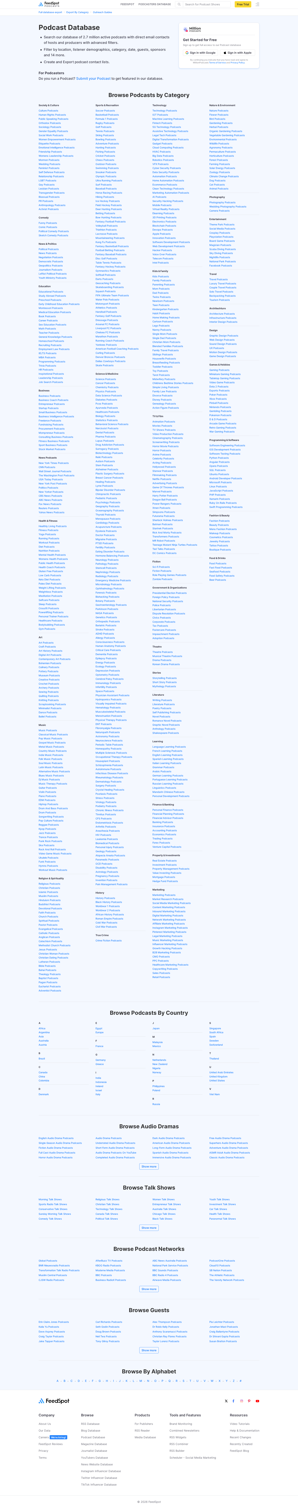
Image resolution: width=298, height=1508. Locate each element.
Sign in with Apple (239, 52)
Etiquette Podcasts (49, 143)
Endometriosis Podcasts (109, 822)
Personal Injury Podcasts (110, 847)
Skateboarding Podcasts (110, 287)
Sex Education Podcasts (52, 324)
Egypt (99, 1028)
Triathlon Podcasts (106, 229)
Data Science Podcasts (109, 395)
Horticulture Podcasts (221, 155)
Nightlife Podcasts (219, 257)
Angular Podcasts (219, 461)
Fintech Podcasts (162, 122)
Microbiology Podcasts (109, 584)
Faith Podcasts (47, 912)
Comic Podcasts (48, 227)
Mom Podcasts (161, 288)
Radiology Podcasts (107, 576)
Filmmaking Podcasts (164, 475)
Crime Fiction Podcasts (109, 940)
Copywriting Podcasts (165, 968)
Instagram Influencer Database (101, 1471)
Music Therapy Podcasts (53, 783)
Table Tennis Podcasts (108, 262)
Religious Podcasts (49, 883)
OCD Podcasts (104, 863)
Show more (149, 1166)
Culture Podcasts (48, 110)
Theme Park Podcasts (222, 224)
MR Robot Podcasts (163, 540)
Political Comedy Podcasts (54, 231)
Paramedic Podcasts (107, 859)
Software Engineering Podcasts (227, 445)
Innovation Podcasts (164, 237)
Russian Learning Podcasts (167, 783)
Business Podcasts (50, 395)
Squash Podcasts (106, 291)
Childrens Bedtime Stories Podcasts (172, 383)
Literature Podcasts (163, 704)
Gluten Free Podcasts (51, 571)
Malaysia (157, 1042)
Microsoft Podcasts (220, 482)
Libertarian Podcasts (164, 609)
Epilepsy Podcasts (106, 658)
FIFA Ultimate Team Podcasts (112, 295)
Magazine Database (94, 1444)
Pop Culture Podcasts (51, 820)
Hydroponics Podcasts (109, 699)
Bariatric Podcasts (106, 625)
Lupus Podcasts (105, 440)
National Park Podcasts (222, 261)
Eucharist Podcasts (50, 986)
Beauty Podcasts (219, 524)
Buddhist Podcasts (49, 904)
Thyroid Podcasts (106, 514)
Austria (43, 1044)
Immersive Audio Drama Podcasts (171, 1157)
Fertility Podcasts (105, 547)
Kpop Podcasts (47, 828)
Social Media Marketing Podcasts (171, 903)
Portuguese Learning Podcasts (170, 779)
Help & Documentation (244, 1430)
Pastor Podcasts (48, 924)
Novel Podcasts (161, 716)
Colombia (44, 1080)
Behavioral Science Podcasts (112, 424)
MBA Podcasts (47, 357)
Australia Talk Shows (164, 1209)
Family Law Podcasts (164, 391)
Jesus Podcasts (48, 949)
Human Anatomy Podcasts (111, 645)
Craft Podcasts (47, 646)
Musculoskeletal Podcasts (111, 711)
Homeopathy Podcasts (109, 748)
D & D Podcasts (218, 419)
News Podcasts (48, 253)
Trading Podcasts (162, 838)
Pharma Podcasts (106, 436)
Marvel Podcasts (162, 491)
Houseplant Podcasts (108, 761)
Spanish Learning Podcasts (168, 758)
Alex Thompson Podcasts (167, 1321)
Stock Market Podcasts (52, 449)
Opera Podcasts (218, 465)
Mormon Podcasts (49, 159)
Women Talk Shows (163, 1199)
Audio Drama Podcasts (109, 1138)
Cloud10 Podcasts (219, 1265)
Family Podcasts (161, 280)
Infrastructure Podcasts (222, 317)
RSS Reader (142, 1430)
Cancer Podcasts (105, 383)
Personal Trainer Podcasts (53, 616)
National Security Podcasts (167, 601)
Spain (212, 1036)
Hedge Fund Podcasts (165, 881)
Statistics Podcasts (107, 420)
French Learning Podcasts (167, 750)
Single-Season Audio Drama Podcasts (60, 1142)
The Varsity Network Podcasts (226, 1279)
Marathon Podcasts (107, 336)
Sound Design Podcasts (223, 343)
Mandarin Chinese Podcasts (168, 791)
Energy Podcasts (105, 662)
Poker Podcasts (218, 394)
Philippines (158, 1086)
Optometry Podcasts (107, 674)
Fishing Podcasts (105, 151)
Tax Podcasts (160, 625)
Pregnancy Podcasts (107, 875)
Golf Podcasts (104, 126)
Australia (44, 1040)
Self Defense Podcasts (52, 172)
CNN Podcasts (47, 467)
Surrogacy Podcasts (107, 448)
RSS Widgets (178, 1437)
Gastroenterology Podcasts (111, 604)
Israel (99, 1090)
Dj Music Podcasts (49, 779)
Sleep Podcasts (48, 604)
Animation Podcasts (163, 421)
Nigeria (156, 1068)
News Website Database (97, 1464)
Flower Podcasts (219, 114)
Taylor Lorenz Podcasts (165, 1341)
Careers (52, 1437)
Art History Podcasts (50, 650)
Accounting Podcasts (164, 830)
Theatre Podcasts (162, 651)
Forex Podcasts (161, 842)
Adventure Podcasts (107, 143)
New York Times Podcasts (54, 462)
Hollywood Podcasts (164, 466)
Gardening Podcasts (221, 122)
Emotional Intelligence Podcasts (57, 147)
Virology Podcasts (106, 802)
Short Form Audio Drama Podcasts (115, 1147)
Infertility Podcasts (106, 686)
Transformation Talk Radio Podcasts (59, 1270)
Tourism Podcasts (219, 299)
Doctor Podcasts (105, 535)
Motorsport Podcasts (108, 303)
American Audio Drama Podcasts (171, 1142)
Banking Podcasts (162, 822)
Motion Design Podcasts (223, 352)
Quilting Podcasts (49, 695)
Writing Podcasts (162, 700)
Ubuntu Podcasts (219, 474)
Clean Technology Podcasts (168, 188)
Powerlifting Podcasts (51, 612)
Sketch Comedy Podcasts (53, 235)
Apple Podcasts (161, 233)
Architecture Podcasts (222, 313)
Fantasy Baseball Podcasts (111, 254)
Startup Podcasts (49, 408)
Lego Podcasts (161, 325)
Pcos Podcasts (104, 403)
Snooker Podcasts (106, 172)
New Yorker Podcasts (51, 491)
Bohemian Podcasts (50, 663)
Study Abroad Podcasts (52, 295)
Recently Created (241, 1444)
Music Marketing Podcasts (167, 940)
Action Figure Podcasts (165, 407)
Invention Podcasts (106, 880)
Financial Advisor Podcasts (167, 817)
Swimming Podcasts (107, 168)
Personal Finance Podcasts (167, 809)
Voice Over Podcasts (164, 254)
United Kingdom (218, 1076)
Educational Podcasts (51, 291)
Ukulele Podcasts (48, 857)
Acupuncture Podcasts (109, 526)
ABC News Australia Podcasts (169, 1260)
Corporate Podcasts (163, 621)
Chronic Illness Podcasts (110, 810)
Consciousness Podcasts (110, 641)
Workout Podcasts (49, 542)
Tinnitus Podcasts (106, 814)
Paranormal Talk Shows (222, 1218)
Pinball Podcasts (218, 402)
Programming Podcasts (52, 361)
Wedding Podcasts (49, 164)
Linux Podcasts (218, 486)
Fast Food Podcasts (220, 567)
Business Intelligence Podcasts (56, 416)
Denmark (44, 1094)
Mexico (156, 1046)
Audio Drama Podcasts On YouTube (116, 1152)
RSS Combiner (179, 1444)
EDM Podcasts (47, 800)
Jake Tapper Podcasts (51, 1341)
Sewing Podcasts (49, 691)
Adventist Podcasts (50, 990)
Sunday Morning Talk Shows (55, 1213)
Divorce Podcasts (162, 395)
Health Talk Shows (219, 1213)
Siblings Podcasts (162, 354)
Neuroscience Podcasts (109, 740)
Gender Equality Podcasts (53, 131)
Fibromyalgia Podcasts (109, 728)
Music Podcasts (48, 730)
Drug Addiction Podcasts (110, 444)
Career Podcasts (48, 320)
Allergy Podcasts (105, 637)
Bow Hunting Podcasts (109, 217)
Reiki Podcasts (104, 457)
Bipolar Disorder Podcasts (110, 489)
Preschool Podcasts (50, 299)
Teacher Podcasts (49, 332)
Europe (99, 1032)
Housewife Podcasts (164, 358)
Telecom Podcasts (162, 258)
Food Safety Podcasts (222, 575)
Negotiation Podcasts (51, 257)
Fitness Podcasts (48, 530)
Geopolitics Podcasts (51, 265)
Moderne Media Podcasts (110, 1270)
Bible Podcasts (47, 965)
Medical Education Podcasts (55, 312)
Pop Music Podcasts (50, 738)
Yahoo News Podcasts (51, 512)
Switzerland (216, 1044)
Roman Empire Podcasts (109, 918)
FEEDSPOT (127, 4)
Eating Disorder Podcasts (110, 551)
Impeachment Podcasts (166, 634)
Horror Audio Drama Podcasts (56, 1157)
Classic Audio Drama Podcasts (227, 1157)
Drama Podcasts (161, 660)
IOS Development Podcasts (225, 449)
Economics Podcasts (164, 834)
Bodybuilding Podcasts (52, 624)
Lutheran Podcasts (49, 961)
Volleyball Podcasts (107, 225)
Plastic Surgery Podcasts (110, 473)
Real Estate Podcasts (164, 860)
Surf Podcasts (104, 184)
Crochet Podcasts (49, 683)
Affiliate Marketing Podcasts (168, 923)
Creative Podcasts (49, 679)
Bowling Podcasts (106, 139)
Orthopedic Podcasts (108, 621)
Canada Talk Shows (107, 1213)
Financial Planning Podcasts (168, 813)
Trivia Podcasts (47, 365)
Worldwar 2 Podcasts (108, 910)
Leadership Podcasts (51, 377)
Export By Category (77, 12)
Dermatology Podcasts (109, 781)
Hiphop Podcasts (48, 804)
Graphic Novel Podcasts (166, 724)
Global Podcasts (48, 1260)
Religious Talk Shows (108, 1199)
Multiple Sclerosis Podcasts (111, 752)
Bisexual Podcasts (49, 196)
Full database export (50, 12)
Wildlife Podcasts (219, 143)
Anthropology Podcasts (52, 205)
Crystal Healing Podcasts (110, 789)
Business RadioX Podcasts (111, 1279)
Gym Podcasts (47, 628)
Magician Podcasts (220, 245)
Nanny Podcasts (161, 329)
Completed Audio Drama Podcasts (115, 1157)
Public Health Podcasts (52, 563)
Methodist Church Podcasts (55, 945)
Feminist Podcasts (49, 168)
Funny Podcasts (48, 222)
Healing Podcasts (106, 481)
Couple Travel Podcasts (222, 287)
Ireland (99, 1086)
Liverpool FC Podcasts (108, 328)
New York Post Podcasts (53, 483)
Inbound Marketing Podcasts (169, 911)
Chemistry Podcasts (107, 387)
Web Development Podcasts (168, 246)
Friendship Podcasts (50, 151)
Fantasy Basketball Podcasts (112, 246)
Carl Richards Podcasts (109, 1321)
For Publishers (144, 1424)
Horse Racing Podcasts (109, 192)
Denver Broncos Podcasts (110, 357)
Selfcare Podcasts (49, 600)
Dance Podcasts (48, 712)
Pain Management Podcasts (112, 884)
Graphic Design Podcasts (223, 335)
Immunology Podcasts (108, 683)
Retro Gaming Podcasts (222, 427)
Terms (43, 1457)
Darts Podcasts (104, 279)
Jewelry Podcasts (219, 541)
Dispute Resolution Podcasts (168, 613)
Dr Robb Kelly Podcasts (165, 1326)
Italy (98, 1094)
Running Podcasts (49, 538)
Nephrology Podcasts (108, 572)
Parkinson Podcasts (107, 608)
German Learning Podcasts (167, 775)
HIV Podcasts (103, 834)
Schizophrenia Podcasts (109, 765)
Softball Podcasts (106, 274)
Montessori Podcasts (51, 308)
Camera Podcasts (219, 210)
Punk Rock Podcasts (50, 841)
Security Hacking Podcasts (167, 201)
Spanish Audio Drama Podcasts (170, 1152)
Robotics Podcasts (163, 159)
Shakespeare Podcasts (165, 732)
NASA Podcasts (105, 613)
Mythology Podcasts (164, 686)
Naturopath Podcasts (108, 732)
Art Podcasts (46, 642)
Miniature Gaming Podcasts (225, 374)
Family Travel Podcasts (165, 350)
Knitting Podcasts (49, 700)
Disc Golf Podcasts (106, 258)
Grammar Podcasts (163, 767)
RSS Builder (177, 1450)
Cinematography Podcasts (167, 437)
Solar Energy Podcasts (222, 168)
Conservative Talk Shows (53, 1209)
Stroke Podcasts (105, 629)
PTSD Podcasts (104, 543)
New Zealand (159, 1064)
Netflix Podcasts (161, 479)
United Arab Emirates (221, 1072)
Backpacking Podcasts (222, 295)
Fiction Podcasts (161, 570)
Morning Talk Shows (50, 1199)
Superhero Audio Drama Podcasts (228, 1142)
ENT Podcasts (104, 724)
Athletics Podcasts (106, 307)
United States (217, 1080)
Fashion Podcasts (219, 520)
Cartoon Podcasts (162, 321)
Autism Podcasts (105, 461)
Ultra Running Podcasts (109, 180)
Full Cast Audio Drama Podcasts (57, 1152)
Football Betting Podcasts (110, 250)
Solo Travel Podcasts (221, 291)
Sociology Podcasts (50, 126)
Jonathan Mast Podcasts (223, 1326)
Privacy (43, 1450)
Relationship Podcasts (51, 176)
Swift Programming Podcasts (226, 506)
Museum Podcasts (49, 675)
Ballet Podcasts (47, 716)
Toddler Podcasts (162, 366)
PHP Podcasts (217, 494)
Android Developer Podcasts (225, 478)
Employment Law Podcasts (54, 349)
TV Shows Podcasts (164, 429)
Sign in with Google (202, 52)
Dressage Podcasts (107, 320)
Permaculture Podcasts (222, 151)
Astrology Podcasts (107, 871)
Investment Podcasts (164, 864)
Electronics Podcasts (164, 221)
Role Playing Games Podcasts (169, 574)
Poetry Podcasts (161, 708)
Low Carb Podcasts (50, 575)
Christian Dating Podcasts (53, 957)
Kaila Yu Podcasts (49, 1326)
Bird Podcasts (217, 118)
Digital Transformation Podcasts (170, 139)
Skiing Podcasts (105, 135)
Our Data (44, 1430)
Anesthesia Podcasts (108, 830)
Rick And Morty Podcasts (167, 532)
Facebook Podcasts (220, 265)
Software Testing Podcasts (224, 453)
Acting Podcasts (161, 462)
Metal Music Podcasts (51, 746)
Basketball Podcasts (107, 114)
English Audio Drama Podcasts (56, 1138)
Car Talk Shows (218, 1209)
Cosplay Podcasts (219, 232)
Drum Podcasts (47, 812)
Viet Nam (214, 1094)
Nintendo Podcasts (220, 407)
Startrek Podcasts (162, 528)
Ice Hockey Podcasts (108, 201)
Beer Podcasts (217, 579)
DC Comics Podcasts (164, 553)
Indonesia (101, 1082)
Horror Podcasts (161, 450)
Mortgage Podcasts (163, 876)
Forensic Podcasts (106, 592)
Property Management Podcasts (171, 868)
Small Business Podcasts (53, 412)
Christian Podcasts (49, 887)
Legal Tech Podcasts (164, 135)
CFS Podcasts (104, 818)
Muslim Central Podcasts (53, 1275)
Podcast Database (93, 1437)
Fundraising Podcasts (51, 424)
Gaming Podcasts (219, 369)
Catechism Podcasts (50, 941)
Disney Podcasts (162, 399)
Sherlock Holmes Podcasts (167, 520)
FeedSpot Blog (239, 1450)
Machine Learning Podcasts (168, 118)
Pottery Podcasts (48, 671)
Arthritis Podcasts (106, 826)
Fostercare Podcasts (164, 629)
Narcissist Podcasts (107, 428)
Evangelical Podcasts (51, 928)
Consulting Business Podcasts (56, 436)
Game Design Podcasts (222, 356)
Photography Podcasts (222, 202)
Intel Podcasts (160, 262)
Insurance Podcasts (163, 826)
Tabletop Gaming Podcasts (224, 378)
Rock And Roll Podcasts (52, 849)
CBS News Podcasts (50, 495)
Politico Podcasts (48, 487)
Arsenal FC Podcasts (108, 324)
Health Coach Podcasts (52, 567)
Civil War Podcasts (106, 926)
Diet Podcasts (47, 546)
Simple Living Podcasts (165, 387)
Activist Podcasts (49, 209)
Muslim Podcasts (48, 895)
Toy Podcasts (160, 370)
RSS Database (90, 1424)
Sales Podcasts (161, 972)
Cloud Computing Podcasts (168, 147)
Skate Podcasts (105, 365)
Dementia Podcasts (107, 654)
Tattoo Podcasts (218, 545)
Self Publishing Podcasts (166, 712)
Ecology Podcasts (106, 666)
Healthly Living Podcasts (53, 526)
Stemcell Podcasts (106, 567)
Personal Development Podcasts (171, 796)
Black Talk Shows (162, 1218)
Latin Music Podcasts (51, 767)
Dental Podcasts (105, 432)
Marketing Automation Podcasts (170, 192)
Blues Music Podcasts (51, 775)
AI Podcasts (159, 196)
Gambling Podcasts (220, 411)
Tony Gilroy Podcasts (108, 1341)
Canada (43, 1072)
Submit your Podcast (93, 78)
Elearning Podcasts (163, 213)
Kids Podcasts (160, 276)
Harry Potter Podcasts (165, 495)
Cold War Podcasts (106, 922)
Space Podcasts (105, 691)
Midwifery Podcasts (163, 379)
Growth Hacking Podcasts (167, 948)
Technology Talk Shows (109, 1209)
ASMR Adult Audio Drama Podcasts (229, 1152)
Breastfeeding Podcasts (166, 362)
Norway (156, 1072)
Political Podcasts (49, 249)
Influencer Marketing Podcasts (169, 944)
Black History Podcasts (109, 902)
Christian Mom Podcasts (166, 341)
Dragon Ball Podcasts (164, 499)
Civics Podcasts (161, 617)
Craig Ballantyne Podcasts (224, 1331)
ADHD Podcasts (105, 633)
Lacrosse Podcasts (107, 233)
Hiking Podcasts (105, 196)
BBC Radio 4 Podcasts (165, 1275)
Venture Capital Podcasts (166, 846)
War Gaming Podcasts (222, 431)
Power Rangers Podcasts (166, 503)
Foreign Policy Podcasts (166, 597)
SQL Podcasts (217, 470)
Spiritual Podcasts (49, 920)
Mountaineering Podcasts (110, 237)
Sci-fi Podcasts (161, 566)
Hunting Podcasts (106, 147)
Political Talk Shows (107, 1218)
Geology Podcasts (106, 851)
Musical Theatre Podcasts (167, 656)
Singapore (215, 1028)
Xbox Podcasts (218, 398)
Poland (156, 1090)
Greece (100, 1064)
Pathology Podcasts (107, 563)
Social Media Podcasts (222, 228)
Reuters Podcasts (49, 508)
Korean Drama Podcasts (166, 664)
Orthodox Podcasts (50, 122)
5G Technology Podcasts (166, 126)
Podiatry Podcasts (106, 806)
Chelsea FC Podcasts (108, 332)
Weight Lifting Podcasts (52, 587)
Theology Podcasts (50, 974)
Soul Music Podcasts (51, 763)
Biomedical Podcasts (107, 843)
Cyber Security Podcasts (166, 168)
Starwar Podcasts (162, 470)
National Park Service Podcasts (170, 1265)
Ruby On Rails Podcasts (223, 502)
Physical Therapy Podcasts (111, 719)
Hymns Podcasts (48, 865)
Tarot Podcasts (161, 374)
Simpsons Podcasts (163, 511)
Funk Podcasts (47, 861)
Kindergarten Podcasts (165, 309)
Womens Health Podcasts (53, 558)
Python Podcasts (219, 457)
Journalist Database (94, 1450)
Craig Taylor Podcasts (51, 1336)
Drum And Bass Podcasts (53, 808)
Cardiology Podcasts (107, 522)
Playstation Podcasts (221, 236)
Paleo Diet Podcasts (50, 583)
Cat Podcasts (217, 184)
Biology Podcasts (105, 416)
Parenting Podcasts (163, 284)
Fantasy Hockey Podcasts (111, 266)
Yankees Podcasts (106, 344)
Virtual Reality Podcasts (166, 209)
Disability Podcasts (106, 867)
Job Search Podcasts (51, 382)
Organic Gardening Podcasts (225, 131)
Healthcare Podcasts (50, 620)
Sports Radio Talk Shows (53, 1204)
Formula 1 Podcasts (107, 118)
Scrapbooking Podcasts (52, 704)
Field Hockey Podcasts (109, 205)
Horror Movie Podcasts (165, 446)
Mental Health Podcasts (52, 554)
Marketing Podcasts (164, 894)
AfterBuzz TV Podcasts (109, 1260)
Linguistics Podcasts (164, 787)
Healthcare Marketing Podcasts (170, 964)
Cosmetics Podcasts (221, 537)
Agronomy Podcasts (221, 147)
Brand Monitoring (181, 1424)
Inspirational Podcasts (51, 373)
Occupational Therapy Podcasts (114, 756)
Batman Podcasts (162, 524)
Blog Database (90, 1430)
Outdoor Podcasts (106, 164)
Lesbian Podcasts (49, 188)
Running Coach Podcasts (110, 340)
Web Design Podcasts (222, 339)
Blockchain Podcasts (164, 225)
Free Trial (243, 4)
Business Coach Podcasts (53, 399)
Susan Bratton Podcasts (223, 1341)
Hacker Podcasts (162, 250)
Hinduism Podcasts (50, 900)
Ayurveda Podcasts (107, 407)
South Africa (216, 1032)
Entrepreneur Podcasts (52, 403)
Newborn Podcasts (163, 300)
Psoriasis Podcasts (106, 793)
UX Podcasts (216, 348)
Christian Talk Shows (107, 1204)
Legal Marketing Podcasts (167, 936)
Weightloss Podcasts (51, 591)
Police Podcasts (161, 605)
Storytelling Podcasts (164, 678)
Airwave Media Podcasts (166, 1279)
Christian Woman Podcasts (54, 953)
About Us (45, 1424)
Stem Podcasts (104, 465)
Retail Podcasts (161, 977)
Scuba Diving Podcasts (222, 249)
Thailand (214, 1058)
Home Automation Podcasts (168, 180)
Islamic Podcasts (48, 892)
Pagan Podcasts (48, 982)
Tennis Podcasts (105, 131)
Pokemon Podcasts (220, 415)
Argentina (44, 1032)
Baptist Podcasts (48, 978)
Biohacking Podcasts (108, 596)
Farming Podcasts (219, 164)
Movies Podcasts (162, 425)
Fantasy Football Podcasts (111, 221)
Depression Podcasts (108, 670)
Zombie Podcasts (162, 579)
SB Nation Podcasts (220, 1270)
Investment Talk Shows (222, 1204)
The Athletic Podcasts (222, 1275)
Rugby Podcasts (105, 122)
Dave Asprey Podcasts (52, 1331)
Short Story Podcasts (164, 682)
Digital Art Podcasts (50, 654)
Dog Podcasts (217, 180)
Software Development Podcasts (171, 242)
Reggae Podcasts (49, 824)
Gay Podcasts (47, 184)
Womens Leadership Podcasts (56, 155)
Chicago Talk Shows (164, 1213)
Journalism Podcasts (50, 269)
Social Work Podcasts (51, 135)
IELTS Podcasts (48, 353)
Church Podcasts (48, 916)
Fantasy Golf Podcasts (108, 315)
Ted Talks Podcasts (163, 548)
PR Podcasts (46, 201)
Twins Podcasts (161, 296)
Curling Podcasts (105, 352)
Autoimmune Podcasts (108, 769)
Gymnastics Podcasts (108, 270)
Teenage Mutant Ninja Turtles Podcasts (174, 544)
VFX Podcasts (160, 164)
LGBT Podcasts (47, 180)
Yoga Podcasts (47, 534)
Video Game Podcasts (222, 382)
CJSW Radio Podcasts (51, 1279)
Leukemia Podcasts (107, 839)
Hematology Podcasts (108, 707)
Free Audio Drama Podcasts (225, 1138)
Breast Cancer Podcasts (109, 477)
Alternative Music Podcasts (54, 771)
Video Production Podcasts (167, 433)
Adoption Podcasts (163, 638)
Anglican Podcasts (49, 937)
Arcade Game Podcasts (222, 423)
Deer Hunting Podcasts (109, 209)
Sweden (214, 1040)
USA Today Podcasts (51, 479)
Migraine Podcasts (106, 539)
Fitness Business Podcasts (54, 441)
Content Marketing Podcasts (168, 907)
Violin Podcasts (47, 791)
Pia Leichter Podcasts (221, 1321)
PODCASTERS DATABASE (154, 4)
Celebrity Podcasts (163, 458)
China (42, 1076)
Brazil (42, 1058)
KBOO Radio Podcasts (108, 1265)
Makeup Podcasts (219, 533)
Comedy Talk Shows (50, 1218)
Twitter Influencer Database (99, 1478)
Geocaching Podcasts (108, 283)
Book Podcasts (47, 316)
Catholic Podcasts (49, 933)
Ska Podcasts (46, 845)
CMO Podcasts (161, 956)
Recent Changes (240, 1437)
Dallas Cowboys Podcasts (111, 361)
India (98, 1077)
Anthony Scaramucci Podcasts (169, 1331)
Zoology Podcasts (219, 172)
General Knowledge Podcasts (55, 336)
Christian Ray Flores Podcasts (169, 1336)
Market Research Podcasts (167, 899)
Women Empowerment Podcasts (57, 139)
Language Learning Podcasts (169, 746)
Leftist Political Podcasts (53, 273)
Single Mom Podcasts (164, 333)
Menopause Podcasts (108, 518)
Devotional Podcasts (50, 908)
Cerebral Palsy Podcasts (110, 678)
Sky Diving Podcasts (221, 253)
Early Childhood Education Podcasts (59, 304)
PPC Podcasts (160, 960)
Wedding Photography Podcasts (227, 206)
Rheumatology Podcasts (109, 777)
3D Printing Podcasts (164, 217)
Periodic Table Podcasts (109, 744)
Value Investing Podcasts (166, 872)
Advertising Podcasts (164, 483)
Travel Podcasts (218, 279)
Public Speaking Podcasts (53, 118)
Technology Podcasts (164, 110)
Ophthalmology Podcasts (110, 588)
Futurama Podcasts (163, 515)
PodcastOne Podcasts (222, 1260)
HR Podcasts (46, 369)
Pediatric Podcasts (106, 498)
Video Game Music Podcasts (55, 853)
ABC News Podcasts (50, 499)
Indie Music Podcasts (51, 754)
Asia (41, 1036)
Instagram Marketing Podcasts (170, 927)
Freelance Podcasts (50, 420)
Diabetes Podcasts (106, 399)
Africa (42, 1028)
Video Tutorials (240, 1424)
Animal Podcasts (219, 188)
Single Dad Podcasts (164, 338)
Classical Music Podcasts (53, 734)
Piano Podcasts (47, 796)
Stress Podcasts (105, 797)
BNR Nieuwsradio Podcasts (54, 1265)
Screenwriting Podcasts (166, 442)
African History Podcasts (110, 914)
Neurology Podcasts (107, 559)
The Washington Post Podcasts (56, 475)
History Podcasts (105, 898)
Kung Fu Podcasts (106, 242)
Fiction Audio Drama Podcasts (56, 1147)
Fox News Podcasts (50, 504)
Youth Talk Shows (219, 1199)
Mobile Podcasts (162, 205)
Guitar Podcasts (48, 787)
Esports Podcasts (219, 390)
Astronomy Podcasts (108, 736)
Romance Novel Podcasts (167, 720)
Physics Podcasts (106, 391)
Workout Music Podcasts (53, 869)
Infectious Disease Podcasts (112, 773)
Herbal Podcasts (218, 126)
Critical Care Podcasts (108, 650)
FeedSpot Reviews (51, 1444)
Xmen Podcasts (161, 507)
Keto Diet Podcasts (49, 579)
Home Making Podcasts (166, 317)
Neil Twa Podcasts (106, 1336)
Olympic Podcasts (106, 176)
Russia (156, 1104)
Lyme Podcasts (104, 485)
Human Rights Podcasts (52, 114)
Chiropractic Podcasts (108, 494)
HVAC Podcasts (161, 151)
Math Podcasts (47, 328)
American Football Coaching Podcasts (117, 348)
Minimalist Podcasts (50, 708)
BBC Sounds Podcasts (165, 1270)
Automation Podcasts (164, 176)
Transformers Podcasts (165, 536)
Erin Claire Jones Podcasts (54, 1321)
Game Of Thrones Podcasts (168, 487)
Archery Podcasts (49, 687)
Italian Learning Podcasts (166, 763)
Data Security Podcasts (165, 172)
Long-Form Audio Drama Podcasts (172, 1147)
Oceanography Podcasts (110, 510)
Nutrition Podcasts (49, 550)
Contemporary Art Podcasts (55, 659)
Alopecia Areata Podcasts (110, 855)
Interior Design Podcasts (223, 321)
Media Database (145, 1437)
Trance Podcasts (48, 837)
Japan (156, 1028)
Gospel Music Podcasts (52, 742)
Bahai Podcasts (47, 970)
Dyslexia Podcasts (106, 530)
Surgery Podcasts (106, 785)
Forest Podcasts (218, 159)
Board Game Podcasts (222, 240)
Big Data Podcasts (163, 155)
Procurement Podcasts (52, 428)
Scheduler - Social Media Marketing (193, 1457)
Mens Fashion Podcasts (223, 529)
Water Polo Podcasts (107, 299)
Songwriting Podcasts (51, 816)
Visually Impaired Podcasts (111, 703)
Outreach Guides (102, 12)
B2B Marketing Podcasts (166, 952)
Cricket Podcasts (105, 155)
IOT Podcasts (160, 114)
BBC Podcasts (104, 1275)
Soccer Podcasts (105, 110)
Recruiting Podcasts (50, 345)
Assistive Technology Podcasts (170, 131)
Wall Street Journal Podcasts (55, 471)
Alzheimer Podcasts (107, 469)
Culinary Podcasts (49, 667)
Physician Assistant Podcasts (113, 695)
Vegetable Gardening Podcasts (227, 135)
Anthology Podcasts (164, 728)
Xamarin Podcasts (219, 498)
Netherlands (159, 1059)
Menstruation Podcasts (109, 715)
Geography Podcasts (108, 506)
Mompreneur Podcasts (52, 432)
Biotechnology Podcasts (109, 452)
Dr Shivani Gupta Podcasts (224, 1336)
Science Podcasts (106, 379)
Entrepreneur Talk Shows (166, 1204)
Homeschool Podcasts (51, 340)
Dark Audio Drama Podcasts (168, 1138)
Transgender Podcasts (52, 192)
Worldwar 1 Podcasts (108, 906)
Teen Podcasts (161, 305)
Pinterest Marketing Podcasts (169, 931)
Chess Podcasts (105, 159)
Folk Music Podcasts (50, 758)
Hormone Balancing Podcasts (112, 555)
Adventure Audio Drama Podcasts (228, 1147)
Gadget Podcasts (162, 143)
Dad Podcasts (160, 292)
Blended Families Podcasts (167, 346)
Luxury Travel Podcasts (222, 283)
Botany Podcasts (105, 600)
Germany (101, 1059)
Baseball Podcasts (106, 188)
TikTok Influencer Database (99, 1484)
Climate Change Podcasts (224, 176)
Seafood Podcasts (219, 571)
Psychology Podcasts (108, 502)
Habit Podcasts (161, 313)
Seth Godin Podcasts (108, 1326)
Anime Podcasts (161, 454)
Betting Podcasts (105, 213)
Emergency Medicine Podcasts (113, 580)
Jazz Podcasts (47, 832)
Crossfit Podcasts (49, 608)
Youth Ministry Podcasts (53, 277)
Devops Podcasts (162, 229)
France (99, 1046)
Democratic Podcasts (51, 261)
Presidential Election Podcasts (169, 592)
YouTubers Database (94, 1457)
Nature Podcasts (219, 110)
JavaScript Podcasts (221, 490)
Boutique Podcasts (220, 549)
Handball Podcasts (106, 311)
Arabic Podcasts (161, 771)
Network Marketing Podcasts (169, 919)
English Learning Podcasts (167, 754)
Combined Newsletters (184, 1430)
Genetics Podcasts (106, 617)
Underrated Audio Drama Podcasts (115, 1142)
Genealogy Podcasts (164, 403)
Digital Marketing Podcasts (167, 915)
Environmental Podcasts (223, 139)
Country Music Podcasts (53, 750)
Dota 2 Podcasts (219, 386)
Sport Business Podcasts (53, 445)
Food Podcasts (217, 563)
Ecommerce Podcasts (164, 184)
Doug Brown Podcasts (108, 1331)
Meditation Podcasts (50, 595)
